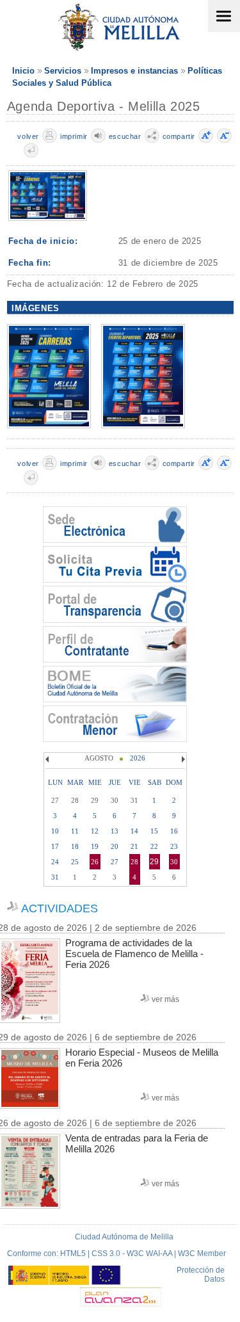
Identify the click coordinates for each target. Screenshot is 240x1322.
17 (55, 846)
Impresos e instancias (134, 71)
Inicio (23, 71)
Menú (224, 16)
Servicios (62, 71)
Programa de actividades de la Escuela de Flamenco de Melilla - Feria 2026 (134, 953)
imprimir (74, 136)
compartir (179, 136)
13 (114, 831)
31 (55, 877)
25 (75, 862)
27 (114, 862)
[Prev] (48, 759)
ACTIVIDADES (59, 908)
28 (134, 862)
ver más (165, 999)
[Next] (182, 759)
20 (114, 846)
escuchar (125, 136)
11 (75, 831)
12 (95, 831)
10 (55, 831)
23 (174, 846)
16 (174, 831)
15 (154, 831)
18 (75, 846)
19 (95, 846)
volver (28, 136)
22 (154, 846)
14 (134, 831)
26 (95, 862)
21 (134, 846)
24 (55, 862)
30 (174, 862)
